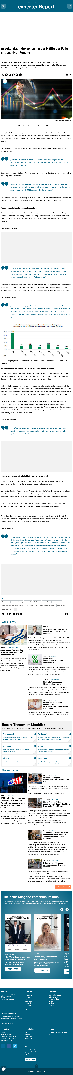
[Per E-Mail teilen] (2, 74)
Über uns (3, 1032)
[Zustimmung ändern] (3, 1069)
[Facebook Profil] (9, 1046)
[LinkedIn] (3, 1046)
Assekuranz (4, 45)
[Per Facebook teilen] (13, 74)
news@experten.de (6, 1040)
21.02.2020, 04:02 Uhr (15, 56)
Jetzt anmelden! (30, 1059)
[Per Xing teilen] (16, 74)
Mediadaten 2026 (7, 1023)
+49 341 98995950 (8, 999)
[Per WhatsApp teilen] (9, 74)
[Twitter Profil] (15, 1046)
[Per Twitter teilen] (20, 74)
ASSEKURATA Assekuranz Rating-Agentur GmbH (21, 62)
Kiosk (50, 1034)
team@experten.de (10, 1036)
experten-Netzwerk (6, 1034)
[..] (15, 609)
